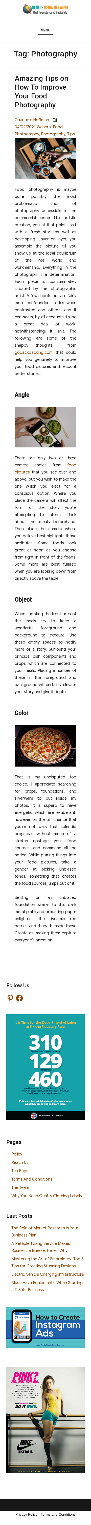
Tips (71, 134)
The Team (20, 1187)
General (44, 127)
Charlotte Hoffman (32, 119)
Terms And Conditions (31, 1179)
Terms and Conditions (58, 1514)
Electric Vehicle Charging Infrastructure (47, 1274)
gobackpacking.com (34, 352)
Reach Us (20, 1162)
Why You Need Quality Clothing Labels (46, 1196)
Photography (53, 134)
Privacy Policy (26, 1514)
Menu (45, 30)
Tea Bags (19, 1170)
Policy (16, 1154)
